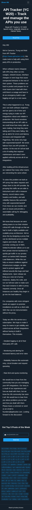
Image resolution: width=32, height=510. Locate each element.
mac (3, 485)
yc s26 (27, 454)
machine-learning (9, 485)
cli (20, 472)
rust (13, 493)
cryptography (20, 475)
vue (10, 499)
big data (28, 467)
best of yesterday (22, 448)
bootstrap (19, 470)
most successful (19, 485)
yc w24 (22, 456)
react (20, 491)
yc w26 (3, 456)
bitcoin (3, 470)
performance (23, 488)
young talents (25, 499)
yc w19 (13, 462)
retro (24, 491)
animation (19, 464)
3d (8, 464)
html (12, 480)
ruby (9, 493)
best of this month (15, 451)
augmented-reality (20, 467)
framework (24, 477)
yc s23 (27, 456)
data (26, 475)
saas (16, 493)
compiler (4, 475)
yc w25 (13, 456)
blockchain (9, 470)
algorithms (13, 464)
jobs (9, 483)
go (9, 480)
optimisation (11, 488)
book (14, 470)
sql (2, 496)
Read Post (16, 38)
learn (19, 483)
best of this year (6, 454)
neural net (27, 485)
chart (3, 472)
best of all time (5, 448)
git (6, 480)
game (3, 480)
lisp (27, 483)
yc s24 (17, 456)
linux (23, 483)
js (25, 480)
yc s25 (8, 456)
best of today (13, 448)
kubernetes (14, 483)
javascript (4, 483)
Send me (16, 440)
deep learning (5, 477)
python (8, 491)
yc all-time (4, 464)
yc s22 (8, 459)
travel (18, 496)
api (13, 467)
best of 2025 (14, 454)
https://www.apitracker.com (13, 56)
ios (15, 480)
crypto (9, 475)
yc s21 (17, 459)
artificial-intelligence (7, 467)
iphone (19, 480)
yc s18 (17, 462)
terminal (13, 496)
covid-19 (14, 475)
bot (23, 470)
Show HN (5, 2)
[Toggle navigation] (28, 2)
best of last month (25, 451)
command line (26, 472)
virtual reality (24, 496)
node (5, 488)
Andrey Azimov (18, 507)
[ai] (29, 464)
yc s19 (8, 462)
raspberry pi (14, 491)
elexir (11, 477)
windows (14, 499)
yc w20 (3, 462)
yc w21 (22, 459)
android (25, 464)
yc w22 (13, 459)
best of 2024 (21, 454)
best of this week (6, 451)
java (23, 480)
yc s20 (27, 459)
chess (7, 472)
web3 (19, 499)
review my (4, 493)
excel (19, 477)
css (27, 470)
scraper (21, 493)
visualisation (5, 499)
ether (15, 477)
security (26, 493)
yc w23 (3, 459)
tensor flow (7, 496)
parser (17, 488)
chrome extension (14, 472)
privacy (3, 491)
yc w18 (22, 462)
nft (2, 488)
